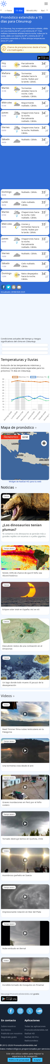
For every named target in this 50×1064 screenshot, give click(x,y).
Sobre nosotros (8, 1026)
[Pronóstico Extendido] (3, 4)
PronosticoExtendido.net (36, 1029)
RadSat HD (30, 1033)
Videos (6, 695)
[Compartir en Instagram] (13, 287)
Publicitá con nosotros (11, 1033)
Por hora (7, 10)
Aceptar (37, 1060)
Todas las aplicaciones (35, 1026)
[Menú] (46, 4)
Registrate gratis (9, 1037)
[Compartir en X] (8, 287)
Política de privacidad (19, 1060)
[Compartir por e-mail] (19, 287)
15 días (19, 10)
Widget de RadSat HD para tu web (25, 481)
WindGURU (31, 10)
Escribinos (6, 1029)
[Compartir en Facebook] (3, 287)
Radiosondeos (31, 1040)
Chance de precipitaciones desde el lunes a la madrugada (26, 48)
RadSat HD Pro (32, 1037)
